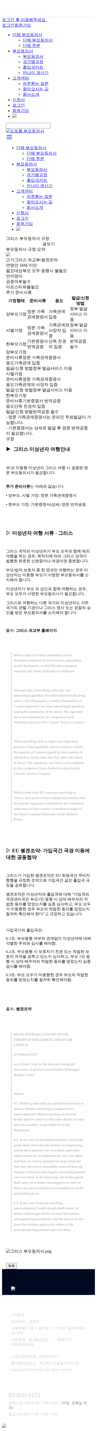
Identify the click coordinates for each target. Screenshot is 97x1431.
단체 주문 (31, 45)
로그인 (8, 25)
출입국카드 (33, 67)
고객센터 (20, 78)
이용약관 (18, 1304)
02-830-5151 (38, 1339)
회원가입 (22, 25)
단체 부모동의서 (27, 35)
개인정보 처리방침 (46, 1304)
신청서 (18, 100)
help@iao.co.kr (23, 1344)
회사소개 (31, 94)
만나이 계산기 (36, 72)
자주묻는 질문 (36, 83)
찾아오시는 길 (36, 89)
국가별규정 (33, 62)
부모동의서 (22, 51)
